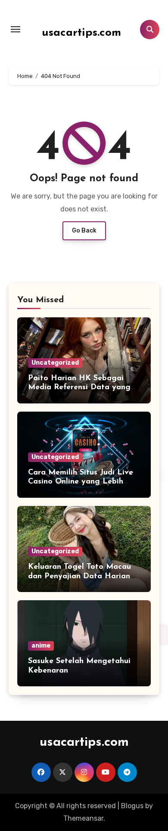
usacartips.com (81, 33)
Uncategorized (55, 362)
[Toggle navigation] (15, 29)
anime (40, 645)
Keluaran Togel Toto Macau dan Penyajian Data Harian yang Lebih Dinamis (79, 576)
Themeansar (83, 818)
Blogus (132, 806)
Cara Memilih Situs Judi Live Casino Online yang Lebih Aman (80, 482)
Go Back (84, 230)
